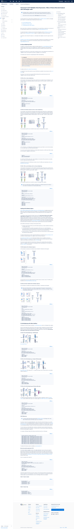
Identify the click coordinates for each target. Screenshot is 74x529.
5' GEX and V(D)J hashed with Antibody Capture (62, 25)
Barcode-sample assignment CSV (62, 37)
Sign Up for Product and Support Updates (57, 509)
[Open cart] (72, 1)
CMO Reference (60, 35)
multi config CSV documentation (32, 69)
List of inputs (37, 239)
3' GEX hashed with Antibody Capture (62, 23)
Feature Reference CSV (49, 234)
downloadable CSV (38, 445)
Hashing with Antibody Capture (27, 23)
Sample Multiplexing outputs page (31, 280)
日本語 (66, 527)
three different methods (43, 18)
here (21, 36)
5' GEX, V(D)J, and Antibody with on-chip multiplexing (62, 19)
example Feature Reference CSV (26, 237)
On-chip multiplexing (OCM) (26, 22)
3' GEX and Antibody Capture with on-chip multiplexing (62, 17)
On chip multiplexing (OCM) (61, 13)
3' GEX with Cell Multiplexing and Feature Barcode (62, 34)
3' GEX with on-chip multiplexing (60, 15)
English (61, 527)
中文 (63, 527)
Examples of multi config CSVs (25, 39)
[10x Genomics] (23, 514)
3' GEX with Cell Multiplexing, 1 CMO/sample (62, 30)
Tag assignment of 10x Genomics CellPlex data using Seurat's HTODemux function (39, 454)
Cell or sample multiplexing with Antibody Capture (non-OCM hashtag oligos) (32, 210)
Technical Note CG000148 (36, 220)
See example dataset (23, 343)
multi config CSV (24, 244)
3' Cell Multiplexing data (38, 325)
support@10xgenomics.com (43, 29)
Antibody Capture (40, 418)
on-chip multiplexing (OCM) (47, 46)
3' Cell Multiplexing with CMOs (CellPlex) (61, 27)
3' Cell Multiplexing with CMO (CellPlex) (28, 25)
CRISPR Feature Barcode (45, 398)
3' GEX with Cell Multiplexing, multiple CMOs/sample (62, 32)
